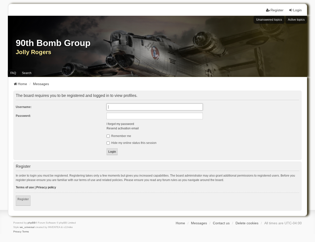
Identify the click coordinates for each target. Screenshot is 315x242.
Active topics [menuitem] (296, 19)
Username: (24, 107)
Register (23, 199)
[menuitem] (17, 231)
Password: (23, 116)
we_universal (27, 227)
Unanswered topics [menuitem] (269, 19)
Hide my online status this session (133, 143)
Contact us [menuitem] (221, 223)
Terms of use (25, 187)
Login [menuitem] (297, 10)
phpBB (31, 222)
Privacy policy (46, 187)
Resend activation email (123, 128)
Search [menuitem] (27, 73)
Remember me (120, 136)
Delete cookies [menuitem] (247, 223)
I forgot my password (120, 124)
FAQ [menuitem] (13, 73)
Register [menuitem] (277, 10)
